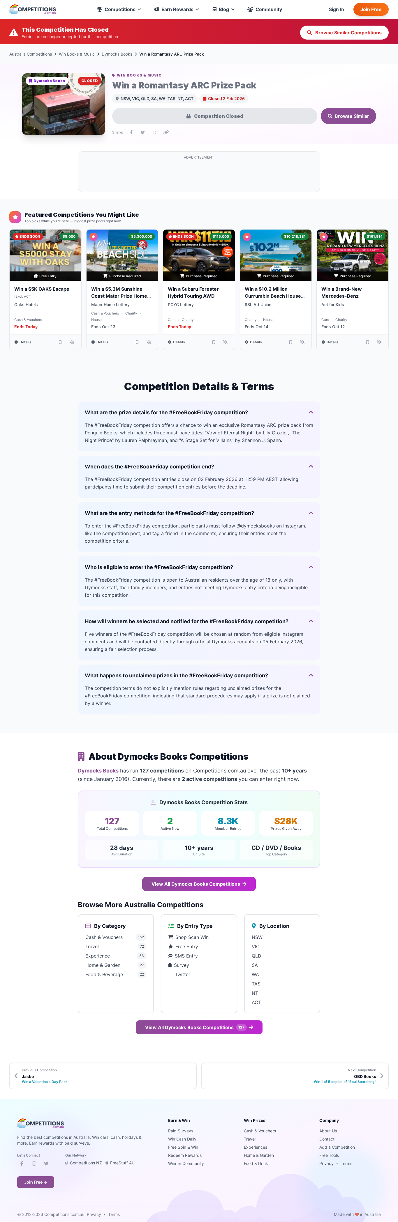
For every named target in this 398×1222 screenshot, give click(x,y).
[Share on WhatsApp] (154, 132)
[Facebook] (22, 1164)
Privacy (326, 1163)
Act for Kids (332, 304)
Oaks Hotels (26, 304)
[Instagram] (34, 1164)
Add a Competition (337, 1147)
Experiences (255, 1147)
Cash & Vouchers (28, 319)
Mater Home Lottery (110, 304)
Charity (131, 313)
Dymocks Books (117, 53)
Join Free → (35, 1182)
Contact (326, 1138)
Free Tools (329, 1155)
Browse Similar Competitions (348, 32)
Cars (171, 319)
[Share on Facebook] (131, 132)
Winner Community (186, 1163)
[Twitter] (46, 1164)
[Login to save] (60, 342)
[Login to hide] (72, 342)
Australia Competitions (30, 53)
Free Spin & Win (183, 1147)
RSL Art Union (258, 304)
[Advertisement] (199, 175)
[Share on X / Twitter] (142, 132)
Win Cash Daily (182, 1138)
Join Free (371, 9)
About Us (328, 1130)
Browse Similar (352, 116)
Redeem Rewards (185, 1155)
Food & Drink (256, 1163)
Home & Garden (259, 1155)
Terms (346, 1163)
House (96, 319)
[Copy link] (166, 132)
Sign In (336, 9)
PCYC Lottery (181, 304)
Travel (250, 1138)
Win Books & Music (77, 53)
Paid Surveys (180, 1130)
